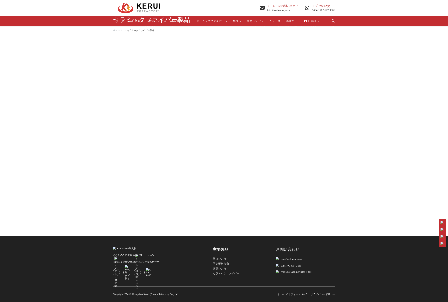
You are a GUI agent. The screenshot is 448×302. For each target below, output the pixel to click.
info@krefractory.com (279, 10)
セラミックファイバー (226, 273)
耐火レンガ (219, 258)
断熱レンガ (219, 268)
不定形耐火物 (221, 263)
